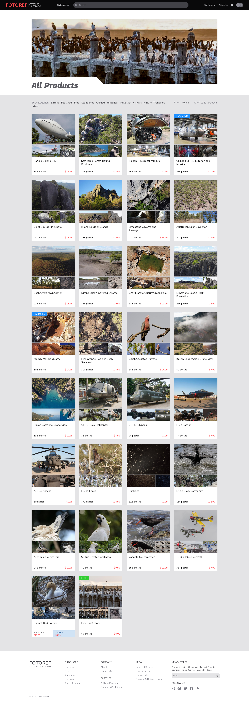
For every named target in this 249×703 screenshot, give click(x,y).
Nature (147, 102)
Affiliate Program (109, 683)
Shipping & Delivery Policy (149, 679)
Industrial (125, 102)
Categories (63, 5)
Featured (66, 102)
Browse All (70, 667)
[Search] (76, 5)
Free (76, 102)
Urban (35, 106)
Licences (69, 679)
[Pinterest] (179, 688)
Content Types (72, 683)
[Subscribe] (217, 676)
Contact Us (106, 671)
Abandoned (87, 102)
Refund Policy (143, 675)
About (104, 667)
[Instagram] (173, 688)
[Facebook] (191, 688)
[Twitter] (185, 688)
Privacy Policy (143, 671)
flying (185, 102)
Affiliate (223, 5)
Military (137, 102)
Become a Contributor (111, 687)
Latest (55, 102)
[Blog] (197, 688)
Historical (112, 102)
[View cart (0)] (232, 5)
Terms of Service (144, 667)
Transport (159, 102)
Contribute (210, 5)
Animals (100, 102)
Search (68, 671)
